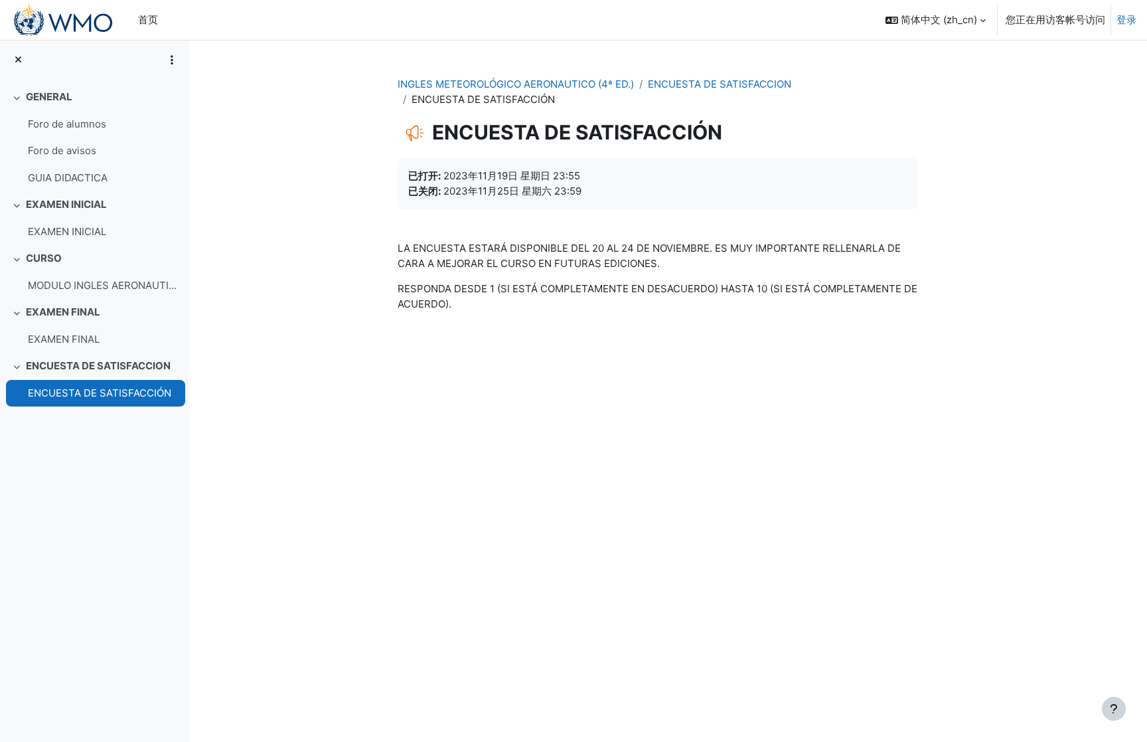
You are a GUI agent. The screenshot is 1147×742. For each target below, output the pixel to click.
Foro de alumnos (67, 124)
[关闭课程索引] (18, 60)
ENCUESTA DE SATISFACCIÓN (99, 393)
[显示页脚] (1114, 709)
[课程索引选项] (172, 60)
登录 (1126, 19)
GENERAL (49, 96)
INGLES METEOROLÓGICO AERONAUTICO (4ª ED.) (516, 84)
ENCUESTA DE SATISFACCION (98, 365)
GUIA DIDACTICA (68, 177)
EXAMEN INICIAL (66, 204)
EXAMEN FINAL (63, 312)
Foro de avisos (62, 150)
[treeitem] (94, 137)
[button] (935, 20)
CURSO (44, 258)
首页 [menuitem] (148, 19)
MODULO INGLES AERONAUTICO (103, 285)
